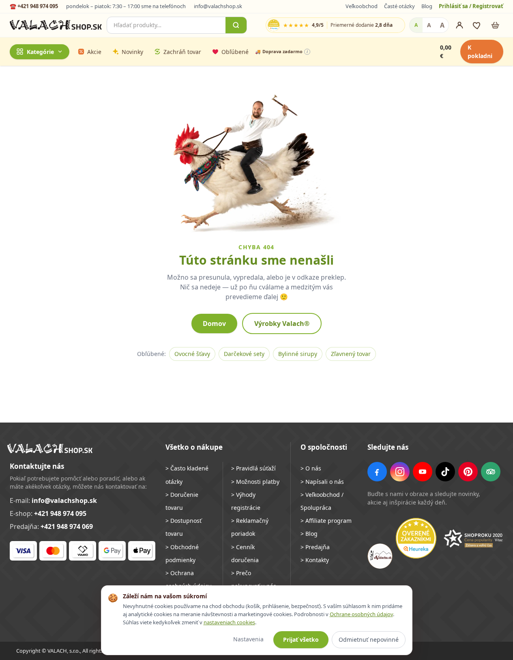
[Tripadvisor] (490, 471)
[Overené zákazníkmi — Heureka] (416, 538)
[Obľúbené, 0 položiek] (477, 25)
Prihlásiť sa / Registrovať (471, 6)
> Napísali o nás (322, 481)
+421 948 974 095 (60, 513)
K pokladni (480, 51)
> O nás (311, 468)
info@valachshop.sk (218, 6)
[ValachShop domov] (56, 25)
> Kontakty (315, 560)
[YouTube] (422, 471)
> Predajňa (315, 547)
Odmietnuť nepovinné (369, 639)
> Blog (309, 533)
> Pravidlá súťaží (253, 468)
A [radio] (416, 25)
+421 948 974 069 (67, 526)
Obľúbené (235, 51)
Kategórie (40, 51)
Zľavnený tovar (351, 354)
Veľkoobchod (362, 6)
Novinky (132, 51)
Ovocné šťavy (192, 354)
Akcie (94, 51)
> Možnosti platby (255, 481)
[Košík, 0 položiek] (495, 25)
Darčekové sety (244, 354)
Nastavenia (248, 639)
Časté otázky (399, 6)
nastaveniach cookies (229, 622)
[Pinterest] (468, 471)
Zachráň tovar (182, 51)
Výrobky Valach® (281, 323)
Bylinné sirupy (297, 354)
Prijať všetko (301, 639)
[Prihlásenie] (459, 25)
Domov (214, 323)
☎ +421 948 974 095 (34, 6)
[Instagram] (400, 471)
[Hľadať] (236, 25)
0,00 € (445, 51)
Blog (426, 6)
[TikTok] (445, 471)
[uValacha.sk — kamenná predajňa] (380, 556)
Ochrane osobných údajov (361, 614)
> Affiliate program (326, 520)
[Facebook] (377, 471)
